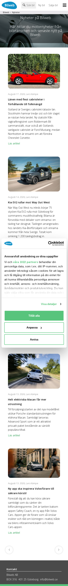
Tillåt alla (34, 315)
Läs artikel (14, 143)
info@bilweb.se (49, 579)
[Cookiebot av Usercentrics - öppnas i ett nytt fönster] (48, 243)
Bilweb (6, 12)
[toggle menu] (65, 5)
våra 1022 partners (25, 262)
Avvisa (34, 339)
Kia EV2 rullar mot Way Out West (29, 202)
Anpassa (32, 327)
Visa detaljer (49, 304)
